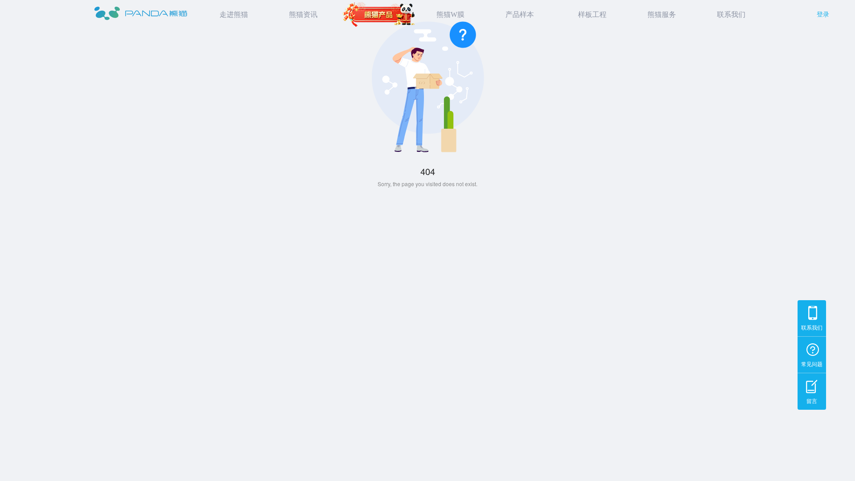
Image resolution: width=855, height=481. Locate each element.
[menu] (477, 14)
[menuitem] (231, 14)
